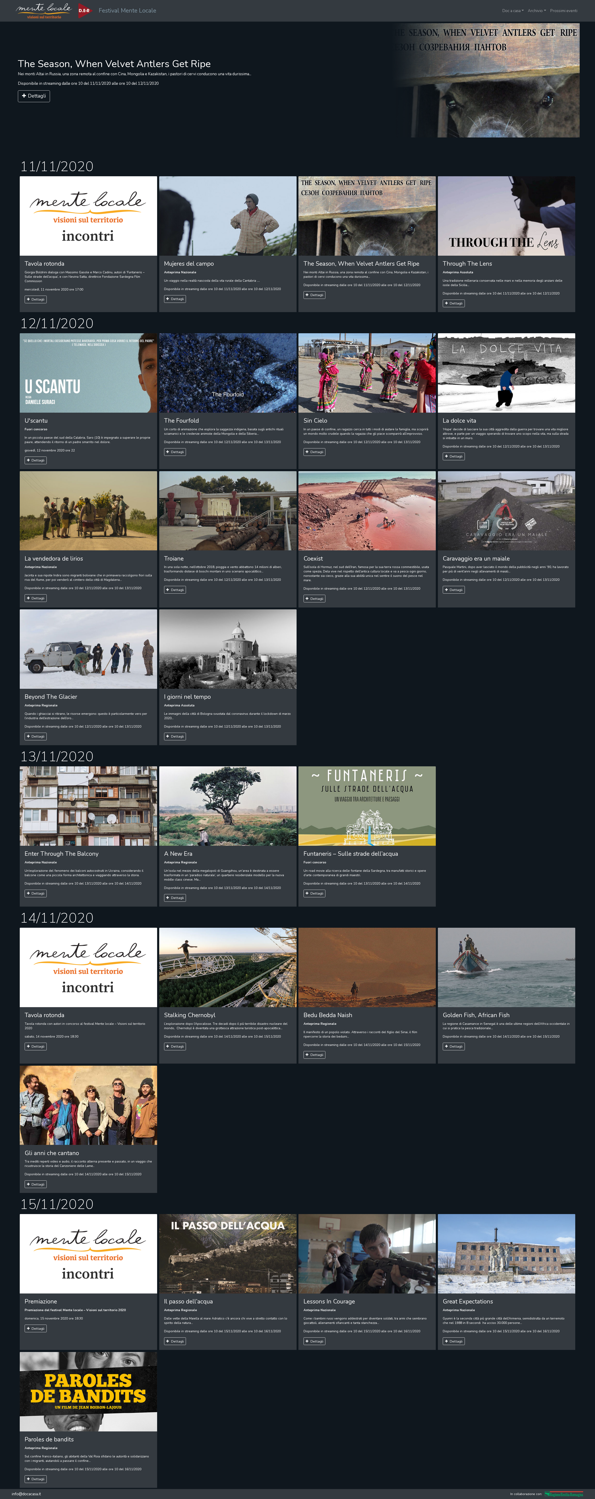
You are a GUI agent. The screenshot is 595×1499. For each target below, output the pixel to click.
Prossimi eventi (563, 10)
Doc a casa (511, 10)
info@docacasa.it (26, 1494)
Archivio (535, 10)
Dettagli (37, 101)
